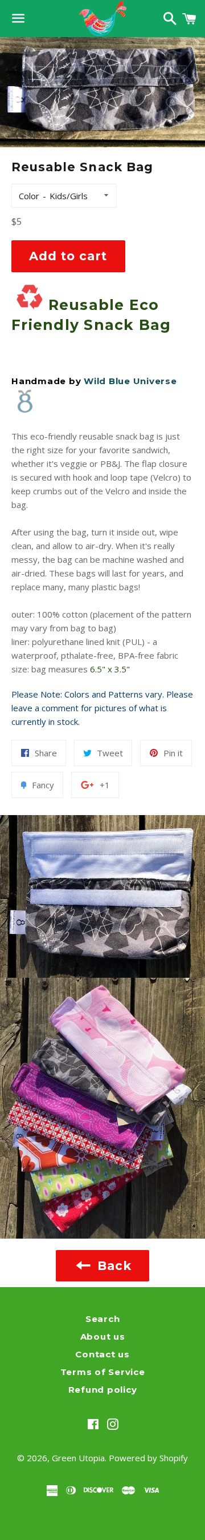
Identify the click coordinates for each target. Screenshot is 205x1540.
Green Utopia (78, 1458)
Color (29, 195)
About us (102, 1336)
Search (102, 1318)
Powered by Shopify (148, 1458)
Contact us (102, 1354)
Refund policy (102, 1389)
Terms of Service (102, 1371)
